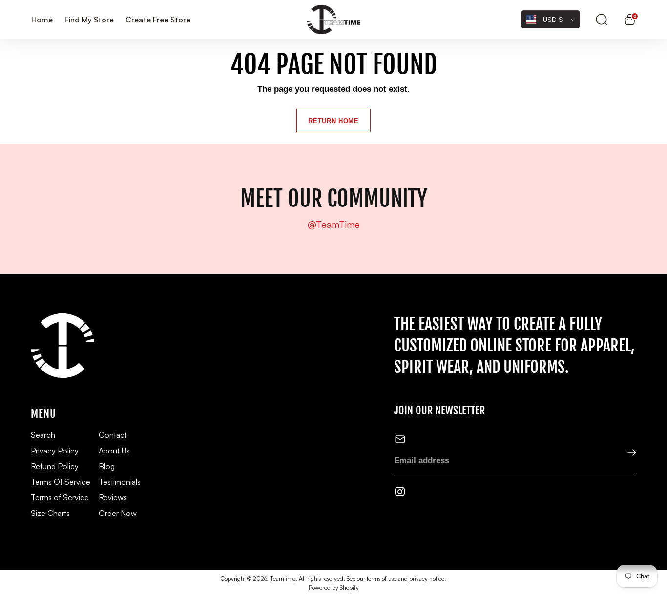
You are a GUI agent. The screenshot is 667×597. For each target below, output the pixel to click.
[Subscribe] (625, 453)
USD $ (553, 19)
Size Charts (50, 513)
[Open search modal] (601, 19)
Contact (113, 435)
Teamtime (282, 578)
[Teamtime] (333, 20)
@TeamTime (334, 224)
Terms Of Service (60, 482)
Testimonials (120, 482)
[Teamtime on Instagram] (400, 493)
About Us (114, 450)
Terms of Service (60, 497)
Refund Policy (55, 466)
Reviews (113, 497)
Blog (107, 466)
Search (43, 435)
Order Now (118, 513)
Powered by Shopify (334, 587)
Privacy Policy (55, 450)
